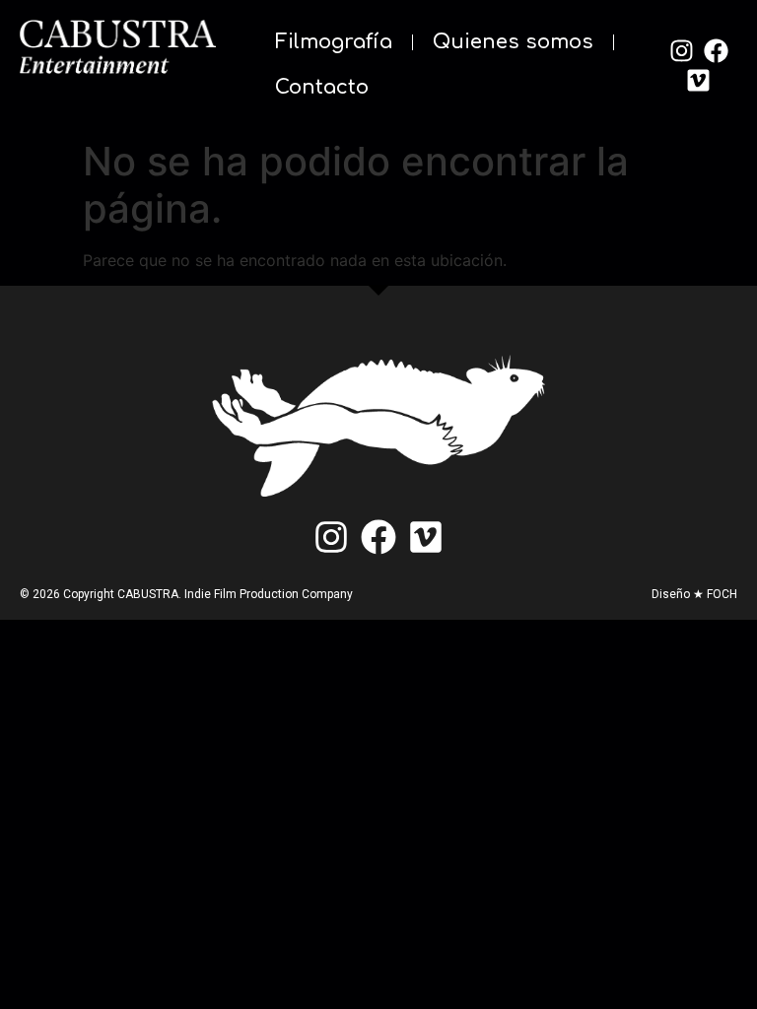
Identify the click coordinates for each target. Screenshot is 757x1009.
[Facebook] (715, 50)
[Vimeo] (699, 80)
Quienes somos (513, 42)
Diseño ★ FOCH (694, 594)
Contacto (322, 87)
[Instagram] (681, 50)
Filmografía (333, 42)
